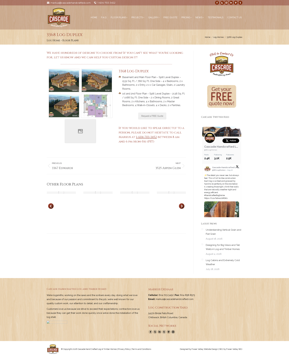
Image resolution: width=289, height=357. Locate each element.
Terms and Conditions (141, 349)
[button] (51, 206)
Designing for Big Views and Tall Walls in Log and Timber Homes (223, 247)
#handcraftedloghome (214, 195)
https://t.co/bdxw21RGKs (215, 198)
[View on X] (237, 167)
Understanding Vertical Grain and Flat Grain (223, 232)
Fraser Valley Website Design (205, 349)
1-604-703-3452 (106, 2)
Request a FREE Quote (152, 116)
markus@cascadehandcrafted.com (70, 2)
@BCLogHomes (210, 150)
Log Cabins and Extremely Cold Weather (223, 262)
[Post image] (61, 192)
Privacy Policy (124, 349)
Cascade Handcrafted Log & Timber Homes (221, 146)
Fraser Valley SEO (234, 349)
